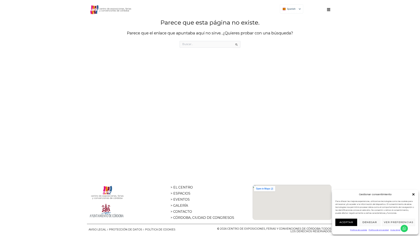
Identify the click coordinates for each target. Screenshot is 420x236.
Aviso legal (395, 230)
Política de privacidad (379, 230)
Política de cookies (358, 230)
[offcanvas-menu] (328, 9)
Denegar (369, 222)
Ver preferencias (398, 222)
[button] (413, 194)
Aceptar (346, 222)
